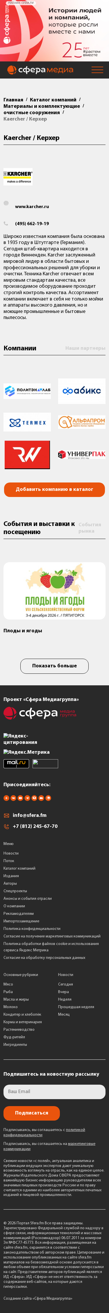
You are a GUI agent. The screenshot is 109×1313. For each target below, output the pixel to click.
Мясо (8, 984)
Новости (11, 853)
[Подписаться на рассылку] (41, 799)
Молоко (10, 1007)
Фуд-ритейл (14, 1037)
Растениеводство (19, 1030)
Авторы (10, 884)
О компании (14, 906)
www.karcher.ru (32, 207)
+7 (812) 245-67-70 (35, 826)
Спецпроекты (15, 891)
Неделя (65, 999)
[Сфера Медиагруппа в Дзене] (6, 799)
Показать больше (54, 666)
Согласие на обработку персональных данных (44, 958)
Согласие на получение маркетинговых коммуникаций (52, 936)
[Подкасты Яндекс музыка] (48, 799)
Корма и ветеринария (22, 1022)
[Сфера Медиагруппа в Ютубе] (20, 799)
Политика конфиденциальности (31, 929)
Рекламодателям (18, 914)
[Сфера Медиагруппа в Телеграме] (27, 799)
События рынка (89, 528)
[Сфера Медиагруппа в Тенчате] (34, 799)
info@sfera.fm (30, 815)
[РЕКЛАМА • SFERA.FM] (54, 58)
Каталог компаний (19, 868)
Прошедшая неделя (76, 1007)
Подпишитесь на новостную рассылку (51, 1074)
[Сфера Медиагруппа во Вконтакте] (13, 799)
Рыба (8, 992)
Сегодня (65, 984)
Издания (11, 876)
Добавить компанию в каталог (54, 489)
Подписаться (31, 1113)
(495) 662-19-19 (32, 224)
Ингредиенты (15, 1045)
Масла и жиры (16, 999)
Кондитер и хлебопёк (22, 1014)
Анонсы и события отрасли (27, 899)
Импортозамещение (21, 921)
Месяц (64, 1014)
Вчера (63, 992)
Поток (8, 861)
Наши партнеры (85, 348)
